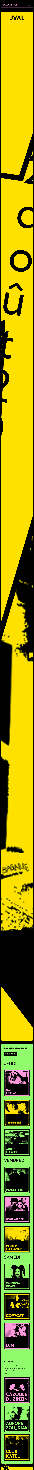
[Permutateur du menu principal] (29, 5)
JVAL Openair (10, 4)
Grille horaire (10, 1054)
